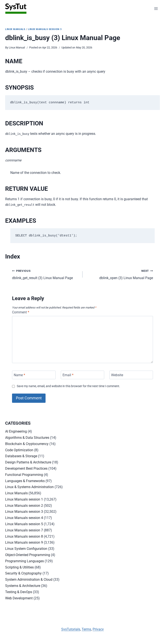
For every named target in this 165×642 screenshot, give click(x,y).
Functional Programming (24, 475)
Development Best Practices (26, 468)
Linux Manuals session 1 (24, 499)
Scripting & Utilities (19, 567)
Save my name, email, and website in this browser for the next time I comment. (68, 386)
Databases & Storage (21, 456)
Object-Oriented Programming (27, 555)
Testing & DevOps (18, 592)
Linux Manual (17, 47)
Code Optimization (19, 450)
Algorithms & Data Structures (27, 438)
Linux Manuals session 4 (24, 518)
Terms (86, 629)
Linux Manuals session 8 (24, 536)
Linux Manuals (15, 29)
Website (117, 375)
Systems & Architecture (22, 586)
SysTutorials (70, 629)
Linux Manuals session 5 (24, 524)
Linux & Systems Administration (29, 487)
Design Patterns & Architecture (28, 462)
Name (19, 375)
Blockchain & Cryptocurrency (27, 444)
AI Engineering (16, 431)
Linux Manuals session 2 (24, 506)
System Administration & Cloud (28, 579)
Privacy (98, 629)
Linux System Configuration (26, 549)
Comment (20, 312)
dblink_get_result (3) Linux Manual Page (42, 274)
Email (68, 375)
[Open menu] (156, 8)
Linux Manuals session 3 (45, 29)
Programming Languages (24, 561)
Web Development (19, 598)
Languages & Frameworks (25, 481)
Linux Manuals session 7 (24, 530)
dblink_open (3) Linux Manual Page (126, 274)
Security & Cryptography (23, 573)
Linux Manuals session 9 (24, 542)
